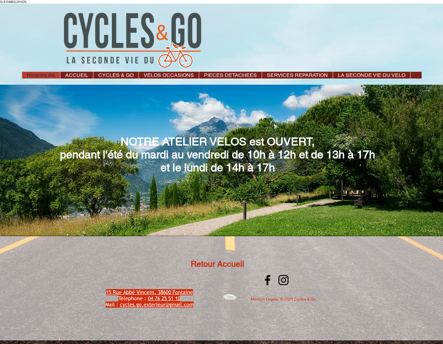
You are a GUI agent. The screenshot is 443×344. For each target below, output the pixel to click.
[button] (115, 75)
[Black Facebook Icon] (267, 280)
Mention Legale (264, 299)
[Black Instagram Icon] (283, 280)
